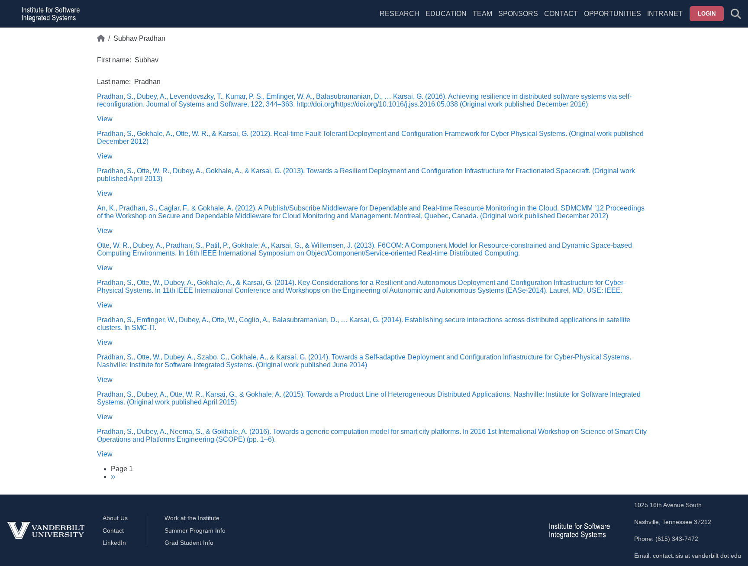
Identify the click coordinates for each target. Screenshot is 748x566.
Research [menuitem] (399, 13)
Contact (561, 13)
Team (482, 13)
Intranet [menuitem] (665, 13)
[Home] (101, 38)
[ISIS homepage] (48, 14)
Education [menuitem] (446, 13)
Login (707, 13)
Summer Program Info (195, 530)
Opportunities (612, 13)
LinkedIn (114, 542)
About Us (115, 517)
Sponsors (518, 13)
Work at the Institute (191, 517)
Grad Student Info (188, 542)
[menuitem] (482, 19)
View (105, 119)
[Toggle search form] (736, 14)
